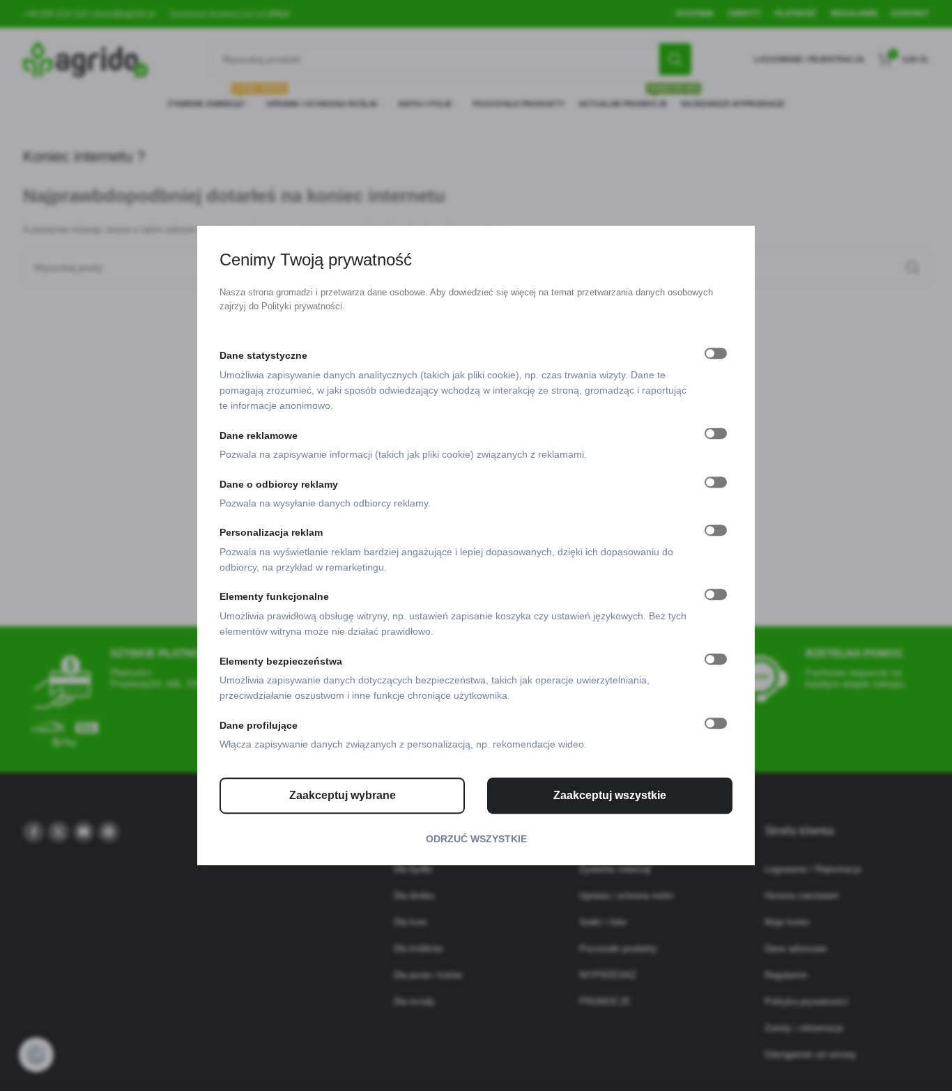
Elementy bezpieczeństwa (281, 661)
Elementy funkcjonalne (274, 597)
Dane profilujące (259, 725)
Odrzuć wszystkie (476, 838)
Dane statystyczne (263, 355)
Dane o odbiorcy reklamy (279, 484)
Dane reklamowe (259, 435)
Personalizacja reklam (271, 533)
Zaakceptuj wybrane (342, 795)
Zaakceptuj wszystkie (609, 795)
